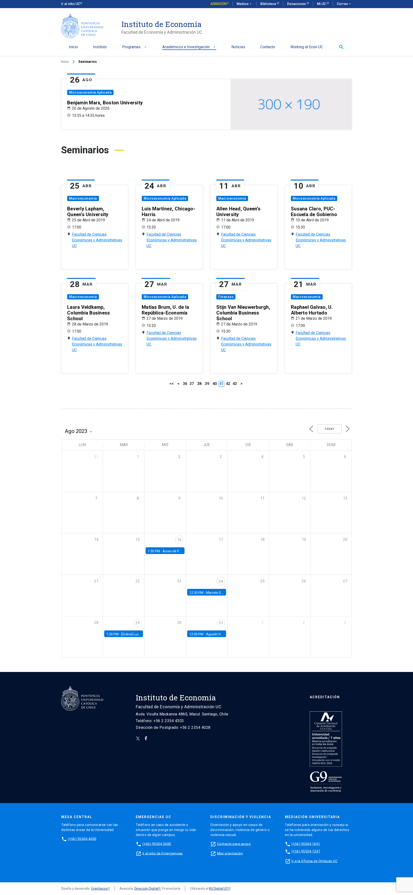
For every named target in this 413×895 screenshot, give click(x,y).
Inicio (73, 47)
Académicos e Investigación (189, 47)
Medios (244, 4)
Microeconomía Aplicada (90, 92)
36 (185, 383)
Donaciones (297, 4)
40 (214, 383)
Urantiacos (99, 888)
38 (199, 383)
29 (138, 623)
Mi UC (321, 4)
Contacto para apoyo (234, 844)
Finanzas (226, 297)
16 (179, 540)
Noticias (238, 47)
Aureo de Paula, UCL (178, 551)
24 (221, 581)
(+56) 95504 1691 (306, 844)
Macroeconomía (83, 198)
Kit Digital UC (218, 888)
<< (171, 383)
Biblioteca (268, 4)
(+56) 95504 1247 (306, 851)
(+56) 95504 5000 (156, 844)
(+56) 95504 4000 (82, 839)
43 (235, 383)
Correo (344, 4)
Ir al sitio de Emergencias (162, 853)
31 (221, 623)
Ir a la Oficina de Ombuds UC (314, 861)
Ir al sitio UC (70, 4)
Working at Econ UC (306, 47)
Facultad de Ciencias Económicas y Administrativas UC (97, 240)
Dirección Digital (146, 888)
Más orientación (230, 853)
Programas (134, 47)
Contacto (267, 47)
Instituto (100, 47)
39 (207, 383)
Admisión (218, 4)
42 (228, 383)
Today (329, 429)
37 (192, 383)
